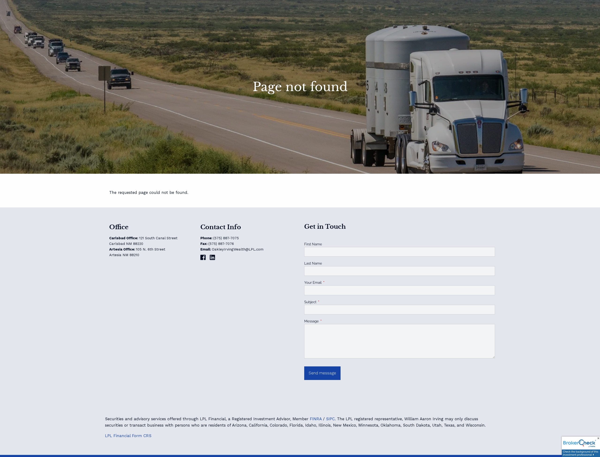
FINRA (316, 418)
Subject (327, 302)
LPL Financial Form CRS (128, 435)
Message (328, 321)
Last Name (313, 263)
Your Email (330, 282)
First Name (313, 244)
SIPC (330, 418)
